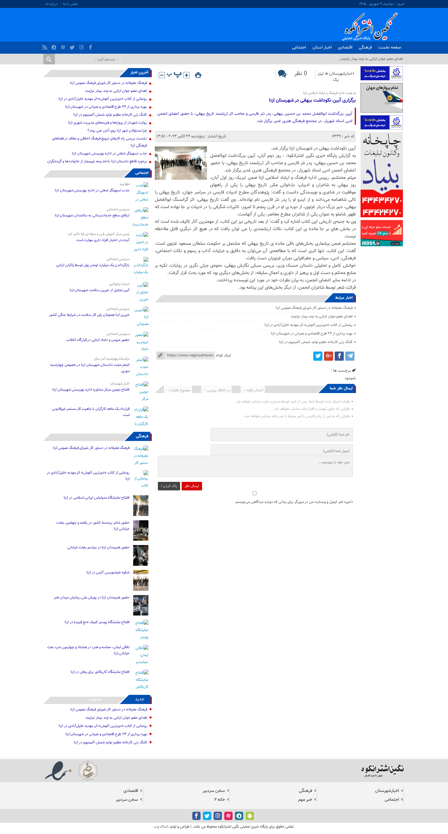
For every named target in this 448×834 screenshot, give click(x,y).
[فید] (45, 46)
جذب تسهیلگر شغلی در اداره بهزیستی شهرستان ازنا (109, 153)
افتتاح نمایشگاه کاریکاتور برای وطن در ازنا (100, 672)
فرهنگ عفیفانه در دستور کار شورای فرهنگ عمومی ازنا (314, 308)
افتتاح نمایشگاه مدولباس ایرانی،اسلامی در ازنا (97, 497)
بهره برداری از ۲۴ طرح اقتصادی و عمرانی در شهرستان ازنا (312, 333)
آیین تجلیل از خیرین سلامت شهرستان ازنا (100, 290)
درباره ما (52, 4)
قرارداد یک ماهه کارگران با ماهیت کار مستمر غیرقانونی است (91, 412)
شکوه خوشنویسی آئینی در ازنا (108, 572)
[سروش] (55, 46)
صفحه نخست (389, 47)
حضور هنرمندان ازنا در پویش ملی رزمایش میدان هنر (92, 597)
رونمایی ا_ (396, 59)
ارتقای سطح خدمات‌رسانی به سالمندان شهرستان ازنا (92, 215)
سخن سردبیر (214, 790)
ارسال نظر (192, 486)
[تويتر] (73, 46)
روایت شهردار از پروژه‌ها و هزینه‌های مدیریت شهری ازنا (107, 122)
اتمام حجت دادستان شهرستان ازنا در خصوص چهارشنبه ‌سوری (90, 368)
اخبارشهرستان (341, 73)
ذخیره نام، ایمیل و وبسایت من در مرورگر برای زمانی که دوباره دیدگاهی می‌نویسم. (294, 502)
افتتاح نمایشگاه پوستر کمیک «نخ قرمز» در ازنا (97, 622)
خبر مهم (305, 799)
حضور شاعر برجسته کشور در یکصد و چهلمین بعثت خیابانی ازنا (93, 526)
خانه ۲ (219, 799)
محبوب (95, 699)
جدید (139, 699)
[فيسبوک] (91, 46)
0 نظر (300, 73)
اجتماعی (299, 47)
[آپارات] (64, 46)
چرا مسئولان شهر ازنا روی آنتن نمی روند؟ (117, 130)
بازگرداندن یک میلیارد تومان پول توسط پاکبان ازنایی (93, 265)
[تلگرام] (349, 356)
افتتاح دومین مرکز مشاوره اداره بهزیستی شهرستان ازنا (91, 389)
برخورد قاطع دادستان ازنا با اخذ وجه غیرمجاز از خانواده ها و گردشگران (97, 161)
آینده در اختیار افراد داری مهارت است (103, 240)
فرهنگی (365, 47)
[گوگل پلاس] (328, 356)
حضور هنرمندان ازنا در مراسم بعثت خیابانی (98, 547)
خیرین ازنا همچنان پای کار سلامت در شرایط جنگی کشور (89, 315)
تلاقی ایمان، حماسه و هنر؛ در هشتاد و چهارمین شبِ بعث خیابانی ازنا (88, 650)
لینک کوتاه (223, 355)
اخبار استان (322, 47)
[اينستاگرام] (82, 46)
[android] (250, 816)
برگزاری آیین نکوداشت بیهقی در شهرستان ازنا (312, 100)
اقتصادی (345, 47)
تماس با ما (70, 4)
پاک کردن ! (169, 486)
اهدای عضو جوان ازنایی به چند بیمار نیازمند (322, 316)
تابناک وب (161, 826)
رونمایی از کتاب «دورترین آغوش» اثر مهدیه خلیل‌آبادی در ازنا (309, 325)
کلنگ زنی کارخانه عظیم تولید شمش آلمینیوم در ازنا (315, 342)
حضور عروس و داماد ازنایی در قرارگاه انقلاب (98, 340)
